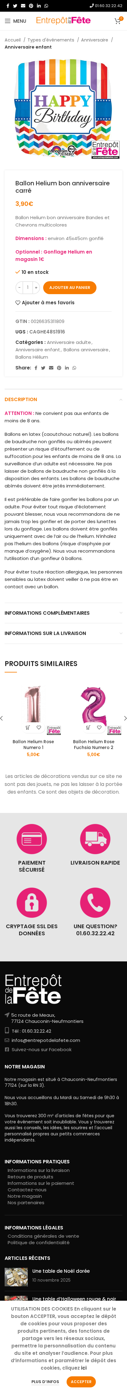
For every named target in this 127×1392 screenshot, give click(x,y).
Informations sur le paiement (41, 1183)
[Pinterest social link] (31, 6)
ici (84, 1368)
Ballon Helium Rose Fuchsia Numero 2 (93, 745)
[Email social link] (23, 6)
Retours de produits (30, 1176)
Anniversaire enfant (28, 47)
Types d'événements (51, 40)
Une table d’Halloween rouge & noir (74, 1299)
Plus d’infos (45, 1382)
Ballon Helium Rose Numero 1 (33, 745)
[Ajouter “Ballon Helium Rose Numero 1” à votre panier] (28, 727)
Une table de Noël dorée (61, 1271)
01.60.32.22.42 (108, 6)
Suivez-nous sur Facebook (41, 1049)
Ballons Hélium (31, 357)
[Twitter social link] (15, 6)
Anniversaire (95, 40)
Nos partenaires (26, 1202)
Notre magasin (25, 1196)
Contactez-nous (27, 1189)
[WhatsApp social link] (46, 6)
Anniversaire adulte (69, 342)
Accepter (81, 1381)
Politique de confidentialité (39, 1242)
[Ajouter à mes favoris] (38, 727)
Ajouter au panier (69, 287)
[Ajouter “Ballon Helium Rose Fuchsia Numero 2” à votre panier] (88, 727)
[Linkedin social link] (39, 6)
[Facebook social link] (8, 6)
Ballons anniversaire (86, 349)
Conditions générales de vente (43, 1236)
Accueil (13, 40)
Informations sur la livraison (39, 1170)
